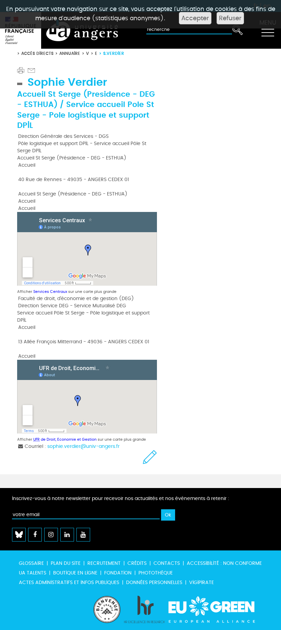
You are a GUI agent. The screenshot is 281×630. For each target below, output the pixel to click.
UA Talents (32, 572)
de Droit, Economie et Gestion (65, 439)
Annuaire (69, 53)
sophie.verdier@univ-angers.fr (83, 446)
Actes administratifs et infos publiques (69, 582)
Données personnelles (154, 582)
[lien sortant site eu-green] (217, 609)
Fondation (118, 572)
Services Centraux (50, 292)
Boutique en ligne (75, 572)
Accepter (195, 18)
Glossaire (31, 563)
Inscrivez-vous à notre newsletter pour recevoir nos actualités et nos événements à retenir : (120, 498)
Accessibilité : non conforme (224, 563)
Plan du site (66, 563)
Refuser (230, 18)
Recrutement (104, 563)
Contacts (167, 563)
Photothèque (155, 572)
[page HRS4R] (144, 609)
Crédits (137, 563)
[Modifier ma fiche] (150, 457)
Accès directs (37, 53)
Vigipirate (201, 582)
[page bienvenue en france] (106, 609)
